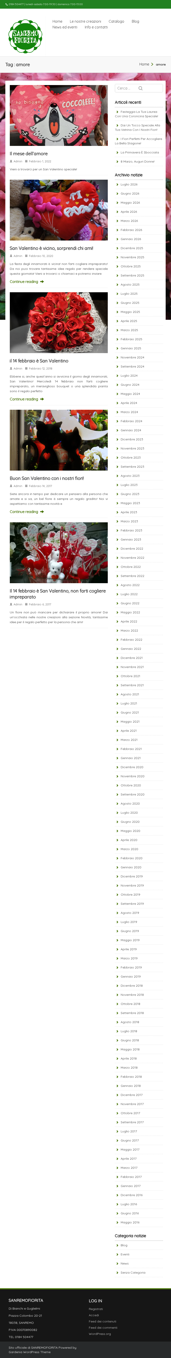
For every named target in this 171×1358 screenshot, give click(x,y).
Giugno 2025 (130, 303)
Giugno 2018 (130, 1040)
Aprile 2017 (128, 1159)
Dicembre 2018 (132, 986)
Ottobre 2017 (130, 1113)
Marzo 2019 (129, 958)
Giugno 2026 (130, 193)
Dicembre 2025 (132, 248)
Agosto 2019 (130, 913)
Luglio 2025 (129, 294)
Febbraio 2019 (131, 967)
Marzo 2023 (129, 521)
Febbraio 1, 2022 (40, 161)
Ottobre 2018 (130, 1004)
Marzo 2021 (129, 740)
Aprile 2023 (129, 512)
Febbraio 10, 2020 (41, 256)
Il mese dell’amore (29, 153)
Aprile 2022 (129, 621)
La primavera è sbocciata (140, 152)
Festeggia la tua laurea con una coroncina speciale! (136, 114)
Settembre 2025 (132, 275)
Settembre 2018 (132, 1013)
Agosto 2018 (130, 1022)
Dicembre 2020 (132, 767)
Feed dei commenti (103, 1328)
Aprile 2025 (129, 321)
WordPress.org (100, 1334)
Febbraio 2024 (131, 421)
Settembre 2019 (132, 904)
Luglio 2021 (129, 703)
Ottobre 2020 (131, 785)
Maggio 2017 (130, 1149)
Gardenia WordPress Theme (30, 1352)
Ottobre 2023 (131, 457)
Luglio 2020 (129, 813)
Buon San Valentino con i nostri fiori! (47, 478)
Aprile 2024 (129, 403)
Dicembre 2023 (132, 439)
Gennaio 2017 (130, 1186)
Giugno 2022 (130, 603)
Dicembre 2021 (132, 658)
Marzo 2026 (129, 221)
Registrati (96, 1309)
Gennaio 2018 (131, 1086)
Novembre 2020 (133, 776)
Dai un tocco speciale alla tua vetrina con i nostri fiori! (137, 127)
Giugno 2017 (130, 1140)
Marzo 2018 (129, 1068)
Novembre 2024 (132, 357)
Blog (135, 21)
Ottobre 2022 (131, 567)
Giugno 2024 (130, 385)
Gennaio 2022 (131, 649)
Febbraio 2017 (131, 1177)
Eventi (125, 1254)
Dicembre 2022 (132, 549)
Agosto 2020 (130, 803)
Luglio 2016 (129, 1204)
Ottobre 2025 (131, 266)
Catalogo (116, 21)
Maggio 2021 (130, 722)
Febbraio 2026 (131, 230)
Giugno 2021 (130, 712)
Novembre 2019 (132, 885)
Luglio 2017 (129, 1131)
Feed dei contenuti (102, 1321)
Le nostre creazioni (85, 21)
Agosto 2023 (130, 476)
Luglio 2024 (129, 376)
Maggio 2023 (130, 503)
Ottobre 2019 (130, 895)
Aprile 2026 (129, 212)
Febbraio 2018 (131, 1077)
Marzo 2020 (129, 849)
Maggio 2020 (130, 831)
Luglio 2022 (129, 594)
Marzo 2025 (129, 330)
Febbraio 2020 (131, 858)
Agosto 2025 (130, 284)
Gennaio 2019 (131, 976)
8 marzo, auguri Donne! (138, 161)
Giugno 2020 (130, 822)
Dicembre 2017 (131, 1095)
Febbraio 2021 (131, 749)
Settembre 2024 (132, 366)
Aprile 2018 (129, 1058)
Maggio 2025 (130, 312)
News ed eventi (65, 27)
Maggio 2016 (130, 1222)
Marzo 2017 (129, 1168)
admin (18, 161)
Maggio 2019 (130, 940)
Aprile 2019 (129, 949)
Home (57, 21)
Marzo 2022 (129, 630)
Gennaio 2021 (131, 758)
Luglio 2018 (129, 1031)
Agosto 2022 (130, 585)
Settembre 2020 (133, 794)
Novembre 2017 (132, 1104)
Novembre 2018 (132, 995)
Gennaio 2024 (131, 430)
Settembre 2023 (132, 467)
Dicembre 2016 (131, 1195)
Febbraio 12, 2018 (40, 368)
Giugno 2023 (130, 494)
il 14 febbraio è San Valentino (39, 361)
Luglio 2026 (129, 184)
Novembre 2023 (132, 448)
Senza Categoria (133, 1272)
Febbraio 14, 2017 (40, 486)
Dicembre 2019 (132, 876)
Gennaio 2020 (131, 867)
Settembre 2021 (132, 685)
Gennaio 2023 (131, 539)
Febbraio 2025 (131, 339)
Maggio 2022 (130, 612)
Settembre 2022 (132, 576)
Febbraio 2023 (131, 530)
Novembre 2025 (132, 257)
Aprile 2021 (129, 731)
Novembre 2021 (132, 667)
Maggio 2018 (130, 1049)
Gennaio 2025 (131, 348)
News (125, 1263)
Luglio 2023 (129, 485)
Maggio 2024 (130, 394)
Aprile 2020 (129, 840)
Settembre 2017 (132, 1122)
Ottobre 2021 (130, 676)
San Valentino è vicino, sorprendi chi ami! (51, 248)
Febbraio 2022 (131, 640)
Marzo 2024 (129, 412)
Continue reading (24, 281)
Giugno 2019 (130, 931)
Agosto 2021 (130, 694)
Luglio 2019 (129, 922)
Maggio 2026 (130, 203)
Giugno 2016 (130, 1213)
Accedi (94, 1315)
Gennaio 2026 (131, 239)
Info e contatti (96, 27)
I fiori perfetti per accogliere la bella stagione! (138, 141)
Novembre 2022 (132, 558)
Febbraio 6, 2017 (40, 604)
